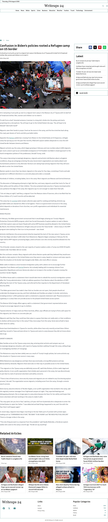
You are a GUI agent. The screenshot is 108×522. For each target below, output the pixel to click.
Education (52, 10)
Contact (40, 508)
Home (17, 10)
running (14, 201)
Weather (59, 10)
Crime (38, 10)
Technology (79, 10)
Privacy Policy (41, 510)
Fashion (66, 10)
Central (21, 267)
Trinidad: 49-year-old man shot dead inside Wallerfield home (88, 73)
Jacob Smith (83, 93)
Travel (72, 10)
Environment (88, 10)
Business (45, 10)
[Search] (103, 6)
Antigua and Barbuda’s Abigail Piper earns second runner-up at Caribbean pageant (90, 84)
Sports (33, 10)
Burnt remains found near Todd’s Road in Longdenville (88, 62)
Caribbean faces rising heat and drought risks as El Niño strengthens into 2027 (90, 67)
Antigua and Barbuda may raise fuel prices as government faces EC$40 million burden (89, 78)
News (22, 10)
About (39, 505)
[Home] (1, 40)
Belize (28, 10)
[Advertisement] (54, 25)
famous (11, 138)
